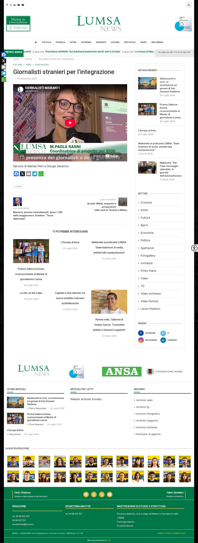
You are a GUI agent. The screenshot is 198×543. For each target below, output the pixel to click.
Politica (46, 42)
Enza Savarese (36, 424)
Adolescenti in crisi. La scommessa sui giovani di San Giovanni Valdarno (170, 85)
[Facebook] (7, 5)
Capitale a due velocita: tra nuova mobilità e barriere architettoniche (70, 298)
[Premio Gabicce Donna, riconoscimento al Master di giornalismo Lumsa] (31, 251)
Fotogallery (148, 255)
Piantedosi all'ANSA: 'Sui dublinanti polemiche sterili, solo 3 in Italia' (71, 51)
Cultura (115, 42)
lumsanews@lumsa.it (22, 524)
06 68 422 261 (19, 520)
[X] (4, 61)
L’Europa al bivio (70, 242)
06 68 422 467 (75, 514)
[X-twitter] (102, 494)
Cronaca (60, 42)
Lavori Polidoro (150, 308)
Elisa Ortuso (15, 434)
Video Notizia (149, 301)
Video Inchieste (151, 293)
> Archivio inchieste (145, 427)
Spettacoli (130, 42)
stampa (18, 187)
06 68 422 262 (23, 516)
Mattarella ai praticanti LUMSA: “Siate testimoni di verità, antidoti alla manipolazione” (109, 247)
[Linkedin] (14, 5)
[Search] (189, 5)
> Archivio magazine (146, 420)
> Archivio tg (141, 406)
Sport (143, 42)
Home (16, 59)
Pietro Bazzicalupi (37, 408)
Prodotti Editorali (125, 526)
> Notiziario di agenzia (147, 434)
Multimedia (157, 42)
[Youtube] (18, 5)
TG (142, 286)
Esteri (73, 42)
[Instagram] (94, 494)
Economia (86, 42)
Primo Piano (148, 270)
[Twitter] (10, 5)
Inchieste (101, 42)
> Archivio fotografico (147, 413)
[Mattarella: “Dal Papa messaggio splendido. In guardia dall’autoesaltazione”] (147, 167)
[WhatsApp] (4, 79)
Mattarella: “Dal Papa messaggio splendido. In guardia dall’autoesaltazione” (171, 169)
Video (144, 278)
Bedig (109, 540)
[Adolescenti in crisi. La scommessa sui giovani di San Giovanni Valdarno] (147, 83)
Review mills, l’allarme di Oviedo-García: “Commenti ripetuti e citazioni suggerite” (109, 324)
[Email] (23, 5)
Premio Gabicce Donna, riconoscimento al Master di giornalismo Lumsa (31, 274)
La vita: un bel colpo (31, 293)
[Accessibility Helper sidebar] (194, 248)
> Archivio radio (143, 400)
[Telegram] (4, 73)
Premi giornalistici (125, 522)
